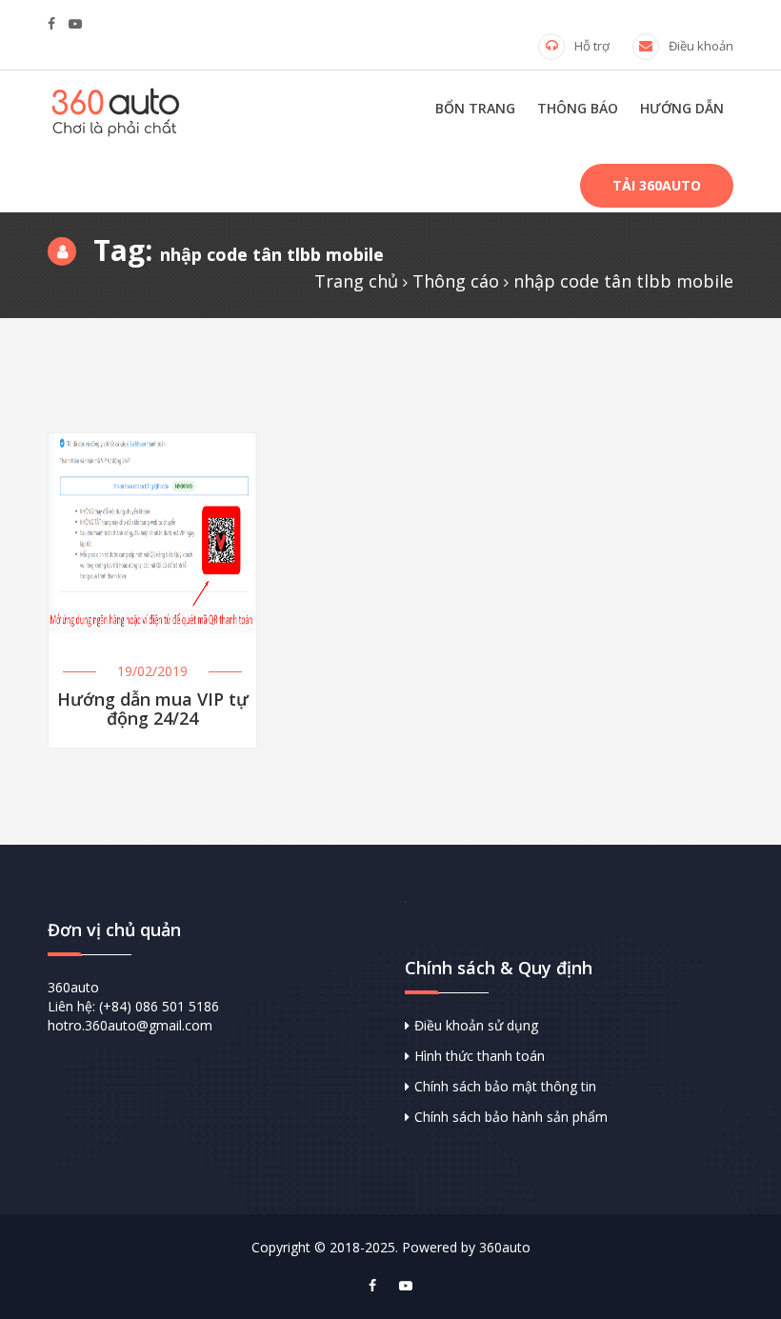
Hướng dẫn (682, 108)
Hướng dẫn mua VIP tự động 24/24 (153, 709)
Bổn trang (475, 108)
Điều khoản (701, 45)
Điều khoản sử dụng (476, 1025)
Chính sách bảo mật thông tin (505, 1086)
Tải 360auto (656, 185)
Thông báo (577, 108)
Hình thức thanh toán (479, 1056)
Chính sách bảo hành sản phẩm (511, 1117)
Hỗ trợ (592, 45)
